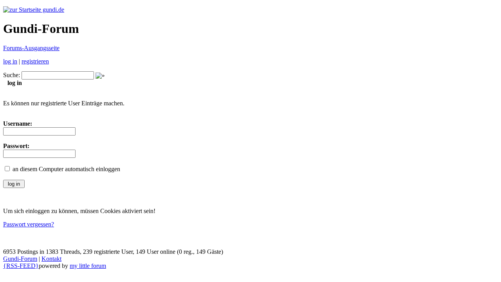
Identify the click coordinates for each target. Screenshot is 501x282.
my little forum (88, 265)
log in (10, 61)
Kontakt (51, 258)
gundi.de (52, 9)
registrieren (35, 61)
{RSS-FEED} (21, 265)
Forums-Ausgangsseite (31, 48)
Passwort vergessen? (28, 224)
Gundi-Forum (20, 258)
